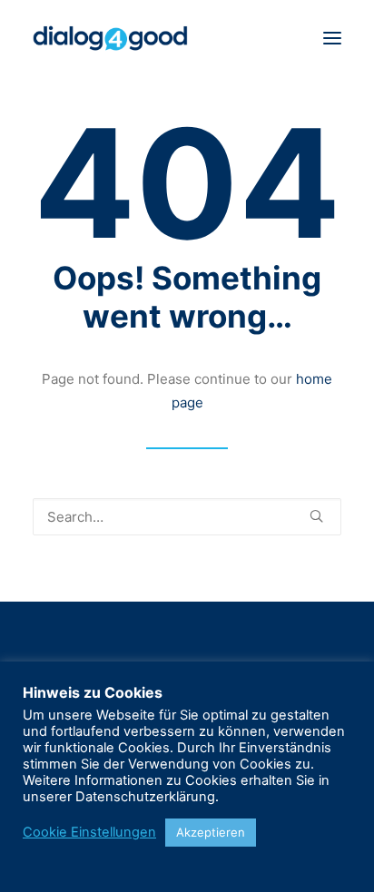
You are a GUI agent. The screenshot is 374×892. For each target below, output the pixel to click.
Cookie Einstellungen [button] (89, 832)
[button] (332, 38)
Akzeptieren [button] (210, 832)
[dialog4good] (110, 38)
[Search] (187, 516)
